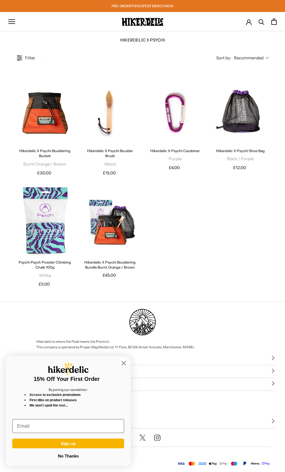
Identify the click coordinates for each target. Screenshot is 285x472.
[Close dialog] (124, 363)
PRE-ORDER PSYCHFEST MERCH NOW (143, 6)
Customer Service (30, 358)
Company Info (25, 371)
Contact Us (22, 421)
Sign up (68, 443)
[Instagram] (157, 437)
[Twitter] (142, 437)
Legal (16, 384)
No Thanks (68, 456)
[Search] (261, 22)
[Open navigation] (11, 21)
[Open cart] (274, 21)
